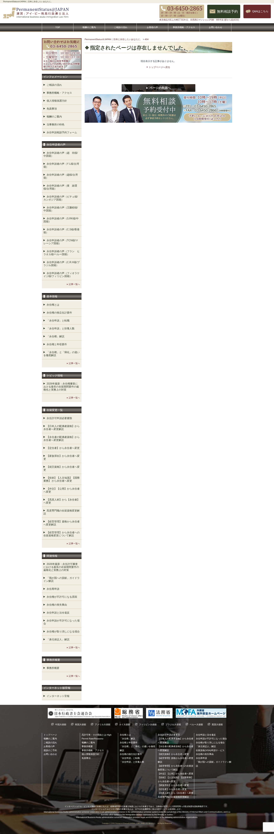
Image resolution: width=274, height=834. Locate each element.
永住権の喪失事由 (57, 604)
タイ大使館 (124, 724)
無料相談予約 (227, 11)
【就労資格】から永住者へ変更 (61, 468)
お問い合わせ (215, 27)
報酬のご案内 (89, 27)
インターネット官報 (58, 696)
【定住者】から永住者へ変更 (63, 448)
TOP (57, 27)
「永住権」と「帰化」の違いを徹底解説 (61, 354)
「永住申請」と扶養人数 (61, 328)
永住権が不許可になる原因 (62, 596)
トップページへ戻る (159, 67)
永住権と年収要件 (57, 344)
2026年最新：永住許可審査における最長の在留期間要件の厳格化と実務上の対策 (61, 567)
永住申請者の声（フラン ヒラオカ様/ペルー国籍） (61, 253)
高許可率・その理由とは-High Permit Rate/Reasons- (96, 737)
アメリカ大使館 (102, 724)
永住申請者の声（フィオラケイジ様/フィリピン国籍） (61, 275)
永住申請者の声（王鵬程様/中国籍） (60, 209)
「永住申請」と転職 (58, 320)
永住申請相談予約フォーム (62, 132)
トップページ (50, 735)
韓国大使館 (80, 724)
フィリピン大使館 (148, 724)
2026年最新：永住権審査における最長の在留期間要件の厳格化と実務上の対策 (61, 386)
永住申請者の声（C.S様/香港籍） (61, 231)
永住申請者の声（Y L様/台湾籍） (61, 165)
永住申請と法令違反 (58, 612)
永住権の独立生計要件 (59, 312)
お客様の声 (152, 27)
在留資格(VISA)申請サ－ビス (210, 750)
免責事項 (52, 108)
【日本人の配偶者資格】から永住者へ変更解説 (61, 427)
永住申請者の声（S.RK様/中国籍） (61, 220)
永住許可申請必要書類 (59, 418)
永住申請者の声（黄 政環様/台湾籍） (60, 187)
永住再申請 (53, 589)
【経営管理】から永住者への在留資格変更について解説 (61, 534)
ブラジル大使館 (173, 724)
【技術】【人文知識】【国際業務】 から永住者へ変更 (61, 479)
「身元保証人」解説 (58, 639)
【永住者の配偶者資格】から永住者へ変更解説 (61, 438)
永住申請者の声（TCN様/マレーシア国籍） (60, 242)
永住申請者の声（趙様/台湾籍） (60, 176)
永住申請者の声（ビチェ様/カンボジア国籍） (60, 198)
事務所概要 (53, 668)
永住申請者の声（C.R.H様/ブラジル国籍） (61, 264)
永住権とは (53, 304)
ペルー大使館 (196, 724)
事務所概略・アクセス (184, 27)
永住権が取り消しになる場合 (63, 631)
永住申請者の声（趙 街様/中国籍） (60, 154)
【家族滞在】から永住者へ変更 (61, 457)
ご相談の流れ (120, 27)
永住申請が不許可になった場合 (61, 622)
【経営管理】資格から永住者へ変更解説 (61, 523)
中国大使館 (60, 724)
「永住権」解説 (55, 336)
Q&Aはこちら (260, 11)
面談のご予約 (50, 750)
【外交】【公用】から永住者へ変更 (61, 490)
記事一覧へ (74, 284)
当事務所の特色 (55, 124)
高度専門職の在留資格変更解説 (61, 512)
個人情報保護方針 (57, 100)
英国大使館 (217, 724)
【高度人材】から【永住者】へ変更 (61, 501)
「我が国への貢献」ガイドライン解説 (61, 579)
